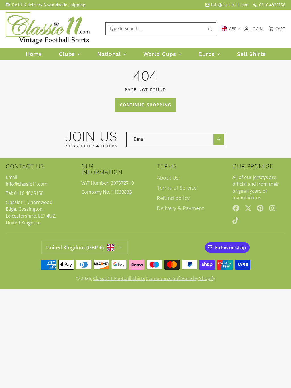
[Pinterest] (260, 208)
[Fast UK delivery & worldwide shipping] (45, 5)
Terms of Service (177, 187)
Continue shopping (145, 104)
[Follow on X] (248, 208)
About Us (168, 177)
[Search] (210, 29)
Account (253, 28)
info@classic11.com (229, 4)
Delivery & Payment (180, 208)
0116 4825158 (272, 4)
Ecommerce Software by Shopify (180, 278)
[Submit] (218, 139)
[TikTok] (235, 220)
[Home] (48, 28)
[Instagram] (272, 208)
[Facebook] (235, 208)
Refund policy (173, 198)
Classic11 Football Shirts (119, 278)
